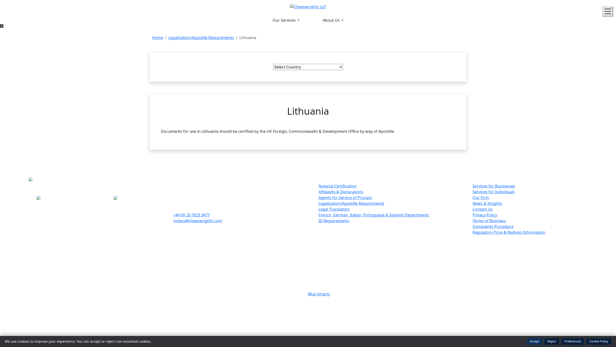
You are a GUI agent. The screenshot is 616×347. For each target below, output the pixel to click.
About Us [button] (331, 20)
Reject (551, 341)
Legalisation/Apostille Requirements (201, 37)
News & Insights (487, 203)
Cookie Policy (598, 341)
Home (157, 37)
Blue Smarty (319, 294)
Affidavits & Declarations (341, 191)
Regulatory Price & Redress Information (509, 232)
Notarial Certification (338, 186)
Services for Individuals (494, 191)
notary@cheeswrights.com (197, 220)
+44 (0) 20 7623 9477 (191, 215)
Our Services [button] (285, 20)
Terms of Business (489, 220)
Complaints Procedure (493, 226)
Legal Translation (334, 209)
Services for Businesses (494, 186)
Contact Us (483, 209)
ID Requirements (334, 220)
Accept (534, 341)
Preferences (572, 341)
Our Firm (481, 197)
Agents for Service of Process (345, 197)
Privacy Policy (485, 215)
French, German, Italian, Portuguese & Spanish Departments (374, 215)
